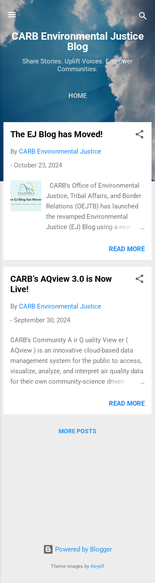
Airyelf (97, 566)
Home (77, 96)
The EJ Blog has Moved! (56, 134)
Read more (127, 249)
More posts (77, 431)
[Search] (143, 17)
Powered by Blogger (82, 549)
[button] (139, 135)
